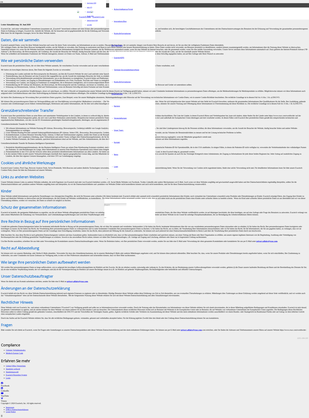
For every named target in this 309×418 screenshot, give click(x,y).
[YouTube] (2, 393)
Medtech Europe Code (14, 353)
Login (8, 378)
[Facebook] (2, 383)
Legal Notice (11, 412)
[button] (105, 193)
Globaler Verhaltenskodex (16, 350)
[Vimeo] (2, 398)
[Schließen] (105, 217)
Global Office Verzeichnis (16, 366)
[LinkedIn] (2, 388)
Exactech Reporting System (16, 375)
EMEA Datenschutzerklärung (17, 410)
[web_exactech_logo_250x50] (90, 17)
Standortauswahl (12, 372)
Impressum (10, 407)
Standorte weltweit (13, 369)
